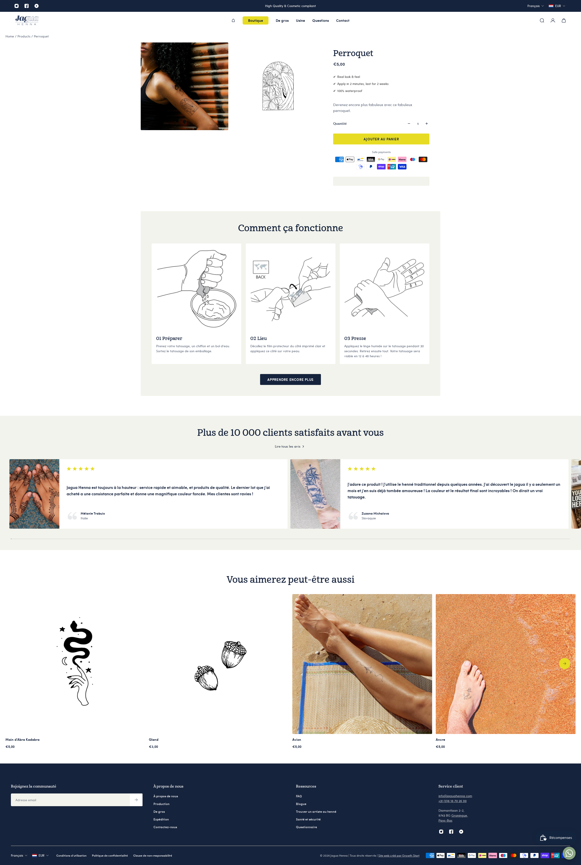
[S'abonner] (136, 799)
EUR (41, 855)
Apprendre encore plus (290, 379)
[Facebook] (27, 6)
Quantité (340, 123)
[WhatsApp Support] (569, 853)
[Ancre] (506, 664)
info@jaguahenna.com (455, 796)
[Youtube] (37, 6)
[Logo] (27, 20)
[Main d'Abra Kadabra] (75, 664)
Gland (153, 739)
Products (24, 36)
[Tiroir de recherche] (542, 20)
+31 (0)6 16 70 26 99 (452, 801)
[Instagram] (17, 6)
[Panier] (563, 20)
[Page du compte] (552, 20)
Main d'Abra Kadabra (22, 739)
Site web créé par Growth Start (398, 855)
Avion (296, 739)
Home (10, 36)
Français (17, 855)
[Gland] (219, 664)
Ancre (440, 739)
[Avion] (362, 664)
